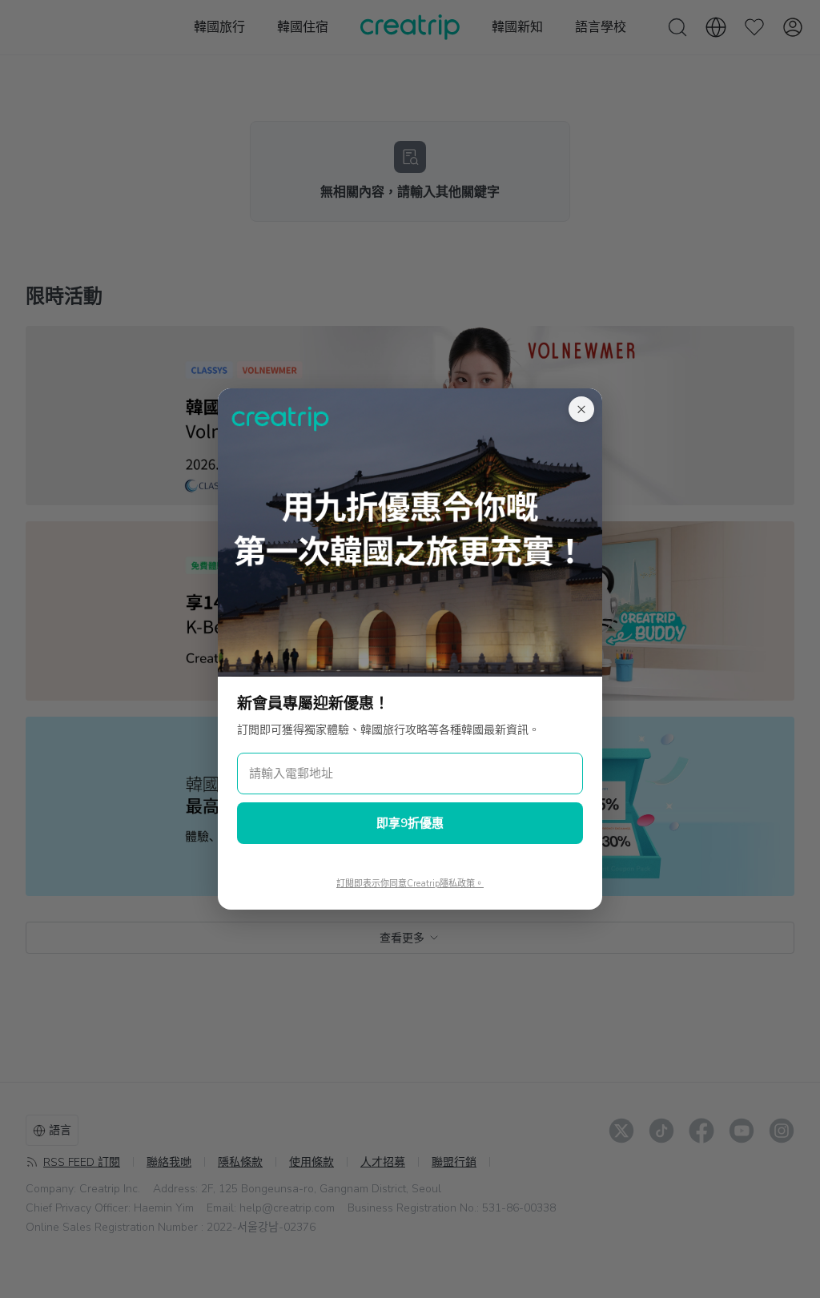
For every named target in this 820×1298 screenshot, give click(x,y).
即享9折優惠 (410, 823)
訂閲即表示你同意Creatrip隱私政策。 (410, 884)
